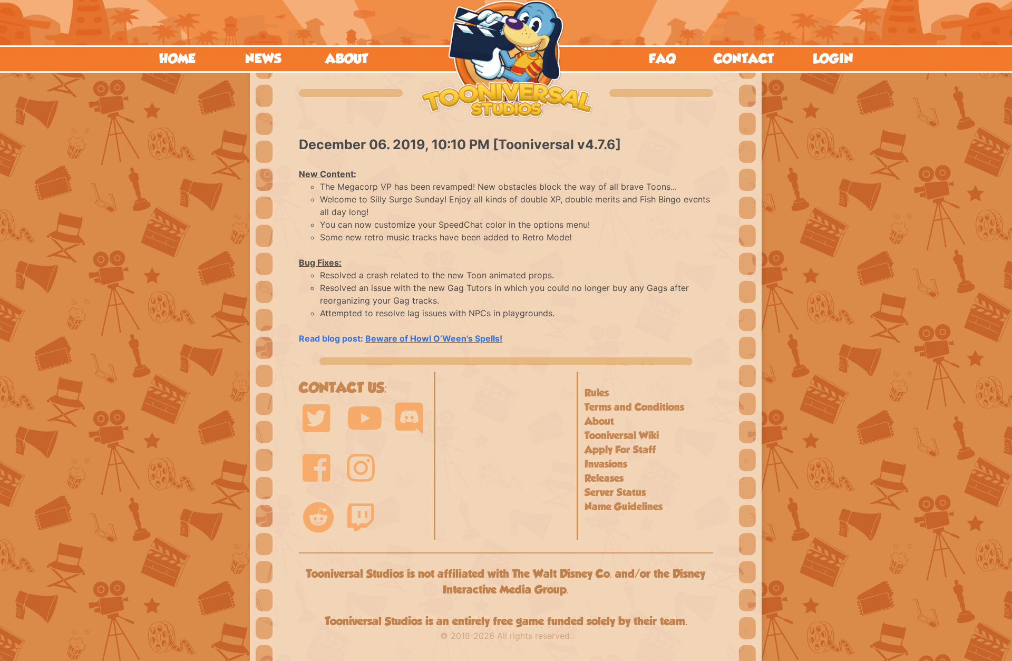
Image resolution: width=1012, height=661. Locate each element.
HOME (177, 58)
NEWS (263, 58)
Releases (604, 478)
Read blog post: (400, 338)
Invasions (606, 464)
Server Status (615, 492)
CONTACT (744, 58)
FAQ (662, 58)
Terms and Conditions (634, 407)
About (599, 421)
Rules (597, 392)
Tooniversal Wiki (622, 435)
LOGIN (833, 58)
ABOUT (346, 58)
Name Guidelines (624, 506)
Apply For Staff (620, 449)
